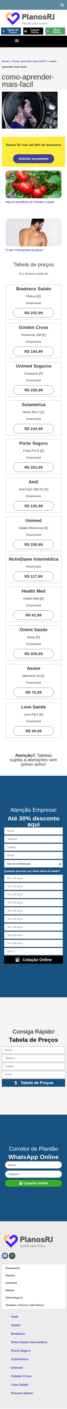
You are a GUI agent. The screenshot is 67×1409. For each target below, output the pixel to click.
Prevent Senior (22, 1393)
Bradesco (18, 1333)
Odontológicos (14, 1297)
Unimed (17, 1367)
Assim (15, 1325)
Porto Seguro (21, 1350)
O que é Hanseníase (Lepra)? (24, 249)
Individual (11, 1282)
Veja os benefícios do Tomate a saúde (30, 201)
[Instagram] (12, 1256)
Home (5, 61)
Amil (14, 1316)
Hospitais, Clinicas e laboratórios (25, 1305)
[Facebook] (5, 1256)
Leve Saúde (19, 1384)
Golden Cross (21, 1376)
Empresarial (13, 1268)
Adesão (10, 1290)
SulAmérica (19, 1359)
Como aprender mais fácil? (29, 61)
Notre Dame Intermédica (29, 1342)
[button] (62, 5)
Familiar (10, 1275)
